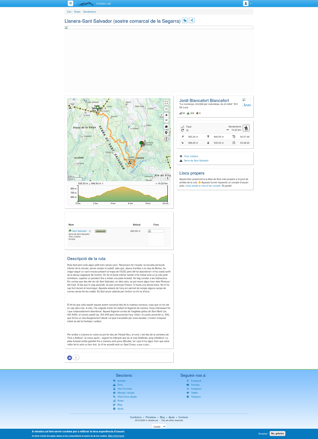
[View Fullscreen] (166, 102)
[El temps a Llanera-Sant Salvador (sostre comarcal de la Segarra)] (185, 20)
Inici (69, 11)
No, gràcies (277, 433)
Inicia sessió (192, 185)
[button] (159, 58)
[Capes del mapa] (72, 103)
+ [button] (166, 115)
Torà (186, 156)
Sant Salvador (79, 231)
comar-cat (100, 231)
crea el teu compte (211, 185)
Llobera (194, 156)
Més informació (116, 435)
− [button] (166, 120)
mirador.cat (153, 420)
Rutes (77, 11)
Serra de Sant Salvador (196, 160)
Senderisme (89, 11)
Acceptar (263, 433)
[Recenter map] (166, 126)
